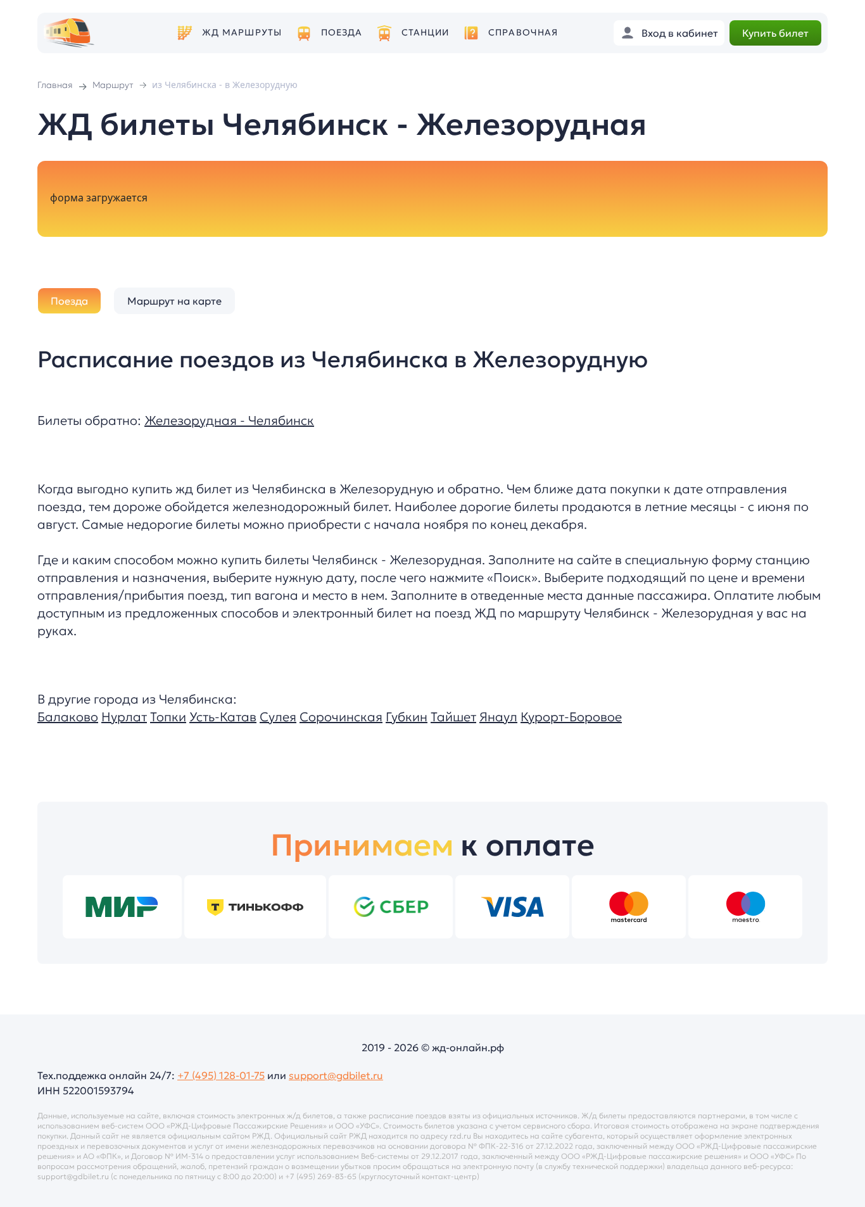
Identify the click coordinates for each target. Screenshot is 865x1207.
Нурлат (124, 717)
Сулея (278, 717)
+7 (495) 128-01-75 (221, 1075)
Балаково (67, 717)
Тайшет (453, 717)
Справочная (523, 32)
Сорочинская (341, 717)
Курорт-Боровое (571, 717)
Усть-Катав (222, 717)
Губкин (406, 717)
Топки (168, 717)
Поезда (342, 32)
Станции (425, 32)
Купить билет (775, 33)
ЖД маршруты (242, 32)
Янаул (498, 717)
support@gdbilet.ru (336, 1075)
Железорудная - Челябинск (229, 420)
